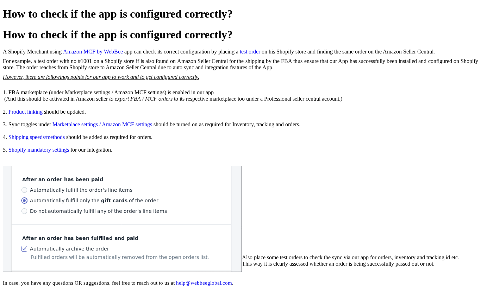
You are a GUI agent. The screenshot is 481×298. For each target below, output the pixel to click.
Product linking (25, 112)
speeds (37, 137)
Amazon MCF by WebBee (93, 52)
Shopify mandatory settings (38, 150)
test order (250, 52)
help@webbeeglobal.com (204, 283)
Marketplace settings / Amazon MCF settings (102, 124)
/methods (55, 137)
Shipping (19, 137)
